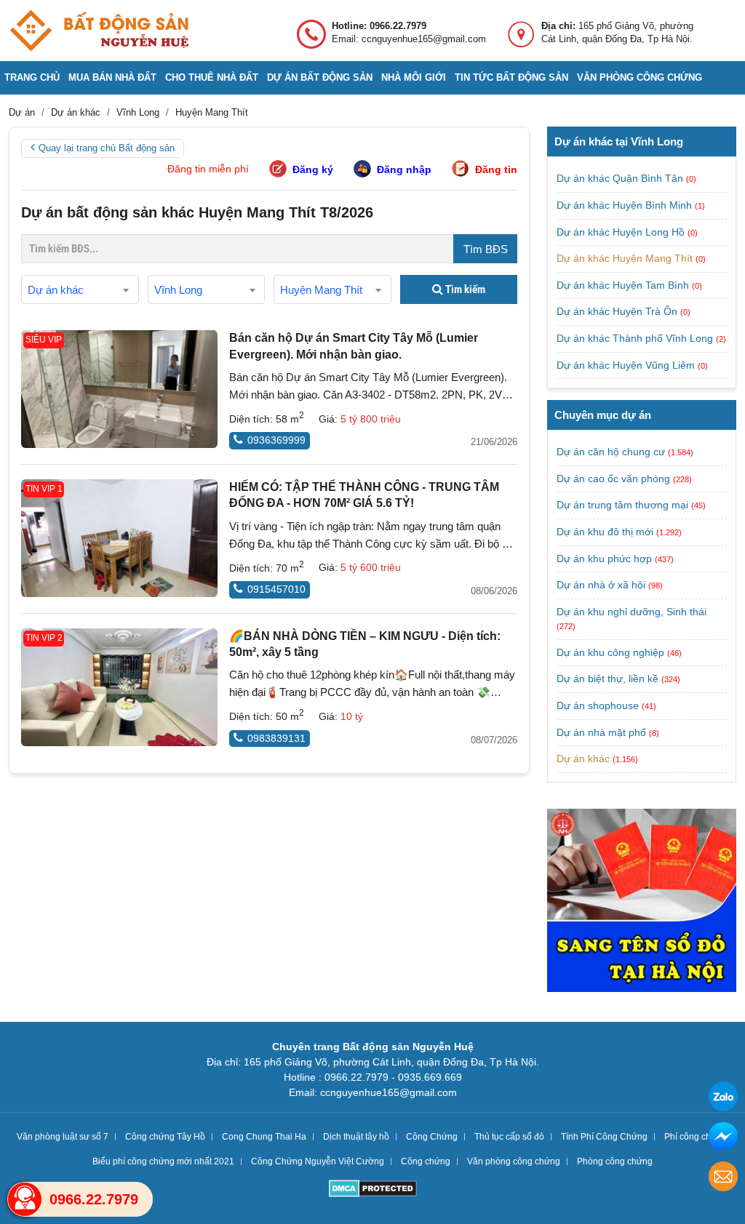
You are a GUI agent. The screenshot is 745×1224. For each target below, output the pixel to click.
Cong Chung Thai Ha (264, 1137)
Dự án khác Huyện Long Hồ (622, 232)
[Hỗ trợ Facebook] (723, 1138)
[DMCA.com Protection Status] (373, 1190)
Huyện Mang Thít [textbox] (321, 290)
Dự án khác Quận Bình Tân (621, 178)
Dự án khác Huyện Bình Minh (626, 205)
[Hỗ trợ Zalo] (723, 1098)
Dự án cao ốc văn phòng (613, 478)
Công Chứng (432, 1137)
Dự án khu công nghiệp (610, 652)
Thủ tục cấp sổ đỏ (509, 1137)
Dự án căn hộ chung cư (611, 451)
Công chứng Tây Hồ (165, 1137)
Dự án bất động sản (319, 77)
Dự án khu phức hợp (604, 558)
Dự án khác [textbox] (56, 290)
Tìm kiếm (464, 289)
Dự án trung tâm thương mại (622, 505)
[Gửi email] (723, 1178)
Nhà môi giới (413, 77)
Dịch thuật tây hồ (356, 1137)
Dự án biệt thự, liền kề (607, 678)
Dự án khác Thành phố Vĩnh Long (636, 338)
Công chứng (425, 1161)
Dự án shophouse (598, 705)
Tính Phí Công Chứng (604, 1137)
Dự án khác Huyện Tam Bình (624, 285)
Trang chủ (32, 77)
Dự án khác (583, 758)
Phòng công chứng (615, 1161)
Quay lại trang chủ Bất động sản (107, 148)
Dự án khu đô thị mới (605, 531)
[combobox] (80, 289)
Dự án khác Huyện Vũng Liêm (627, 365)
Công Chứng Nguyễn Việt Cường (317, 1161)
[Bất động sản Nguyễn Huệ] (99, 30)
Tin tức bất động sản (511, 77)
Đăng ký (312, 169)
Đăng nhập (404, 169)
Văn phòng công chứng (639, 77)
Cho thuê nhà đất (211, 77)
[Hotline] (24, 1199)
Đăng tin (496, 169)
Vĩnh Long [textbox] (178, 290)
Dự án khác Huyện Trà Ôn (618, 311)
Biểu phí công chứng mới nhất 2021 (163, 1161)
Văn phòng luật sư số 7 (62, 1137)
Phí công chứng (695, 1137)
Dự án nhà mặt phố (601, 732)
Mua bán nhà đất (112, 77)
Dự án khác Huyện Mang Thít (626, 258)
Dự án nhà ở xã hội (601, 585)
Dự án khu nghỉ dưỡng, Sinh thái (631, 611)
